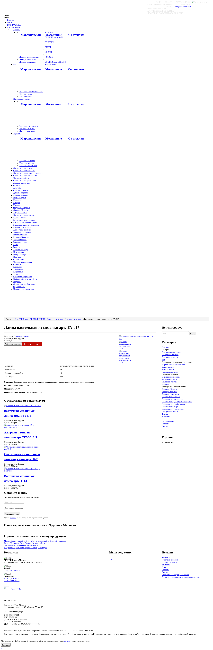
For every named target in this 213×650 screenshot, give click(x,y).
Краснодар (42, 548)
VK (110, 559)
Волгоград (36, 545)
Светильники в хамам (171, 397)
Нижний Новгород (58, 541)
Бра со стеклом (168, 369)
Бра (163, 360)
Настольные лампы (170, 372)
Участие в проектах (170, 560)
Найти (192, 333)
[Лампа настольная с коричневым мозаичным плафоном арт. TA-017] (125, 357)
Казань (7, 543)
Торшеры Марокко (169, 389)
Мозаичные (53, 34)
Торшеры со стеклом (170, 394)
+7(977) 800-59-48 (182, 4)
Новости (165, 424)
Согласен (6, 645)
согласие (13, 518)
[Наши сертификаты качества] (79, 530)
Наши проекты (168, 421)
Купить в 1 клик (32, 344)
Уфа (6, 545)
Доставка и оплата (169, 562)
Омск (22, 543)
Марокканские (30, 34)
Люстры (165, 347)
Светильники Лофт (170, 406)
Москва (7, 541)
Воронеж (22, 545)
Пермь (29, 545)
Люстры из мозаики (170, 355)
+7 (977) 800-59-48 (11, 581)
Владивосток (9, 548)
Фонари (165, 414)
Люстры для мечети (170, 411)
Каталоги (166, 557)
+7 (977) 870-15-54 (11, 578)
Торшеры (165, 384)
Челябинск (14, 543)
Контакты (166, 565)
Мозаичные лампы (170, 379)
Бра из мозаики (168, 367)
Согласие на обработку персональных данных (181, 577)
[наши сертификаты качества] (80, 530)
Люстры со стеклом (170, 357)
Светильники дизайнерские (173, 404)
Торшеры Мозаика (169, 392)
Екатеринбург (44, 541)
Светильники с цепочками (173, 409)
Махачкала (20, 548)
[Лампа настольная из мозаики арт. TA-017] (137, 337)
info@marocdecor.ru (183, 6)
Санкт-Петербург (18, 541)
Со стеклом (76, 34)
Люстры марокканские (171, 352)
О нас (164, 567)
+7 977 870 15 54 (16, 589)
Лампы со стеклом (169, 382)
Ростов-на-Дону (38, 543)
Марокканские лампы (171, 377)
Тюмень (33, 548)
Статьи (165, 426)
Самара (28, 543)
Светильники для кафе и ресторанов (177, 401)
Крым (27, 548)
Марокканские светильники (173, 364)
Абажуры (166, 416)
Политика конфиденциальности (175, 575)
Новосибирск (31, 541)
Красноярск (13, 545)
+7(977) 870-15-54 (182, 2)
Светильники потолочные (173, 399)
